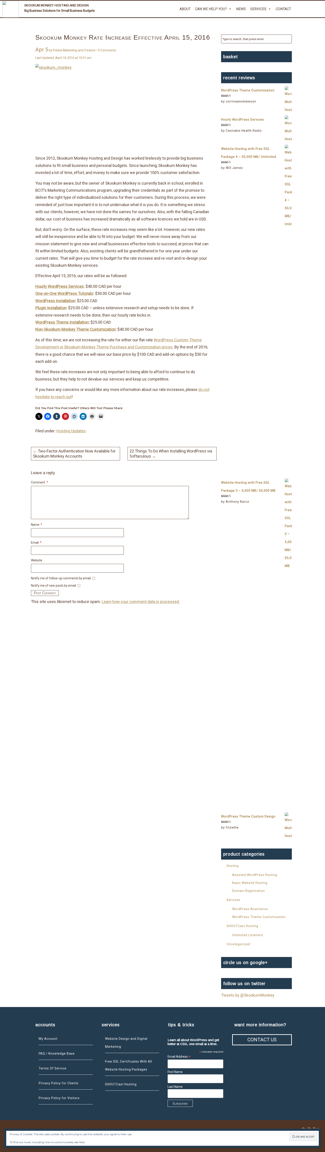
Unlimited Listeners (247, 935)
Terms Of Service (53, 1068)
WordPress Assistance (250, 909)
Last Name (175, 1086)
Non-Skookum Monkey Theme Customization (75, 329)
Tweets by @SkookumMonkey (247, 995)
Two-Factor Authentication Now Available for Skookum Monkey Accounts (74, 453)
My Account (48, 1038)
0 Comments (107, 50)
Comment (39, 482)
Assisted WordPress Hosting (254, 875)
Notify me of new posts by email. (53, 585)
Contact (283, 9)
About (185, 9)
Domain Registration (248, 891)
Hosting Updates (71, 431)
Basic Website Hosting (250, 883)
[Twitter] (298, 9)
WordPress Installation (55, 300)
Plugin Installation (50, 307)
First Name (175, 1072)
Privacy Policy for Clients (58, 1083)
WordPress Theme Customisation (259, 917)
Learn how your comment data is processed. (141, 601)
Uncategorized (238, 944)
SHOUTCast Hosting (242, 926)
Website (36, 560)
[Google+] (309, 9)
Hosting (233, 866)
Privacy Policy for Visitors (59, 1098)
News (241, 9)
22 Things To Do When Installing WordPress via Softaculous (171, 453)
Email (36, 542)
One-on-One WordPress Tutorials (64, 293)
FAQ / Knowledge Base (57, 1053)
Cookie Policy (94, 1142)
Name (36, 524)
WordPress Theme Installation (62, 322)
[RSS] (319, 9)
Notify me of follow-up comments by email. (61, 578)
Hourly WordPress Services (59, 286)
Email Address (179, 1057)
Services (258, 9)
